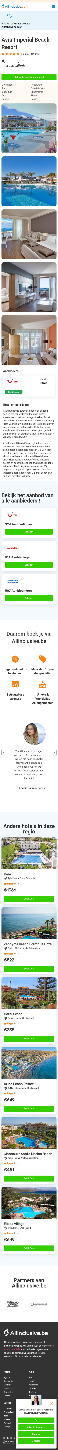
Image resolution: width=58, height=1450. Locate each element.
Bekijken (29, 531)
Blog (5, 1441)
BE (4, 1438)
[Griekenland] (3, 61)
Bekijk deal (13, 392)
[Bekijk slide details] (12, 1304)
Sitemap (11, 1441)
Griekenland (9, 66)
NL (8, 1438)
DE (11, 1438)
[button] (54, 6)
